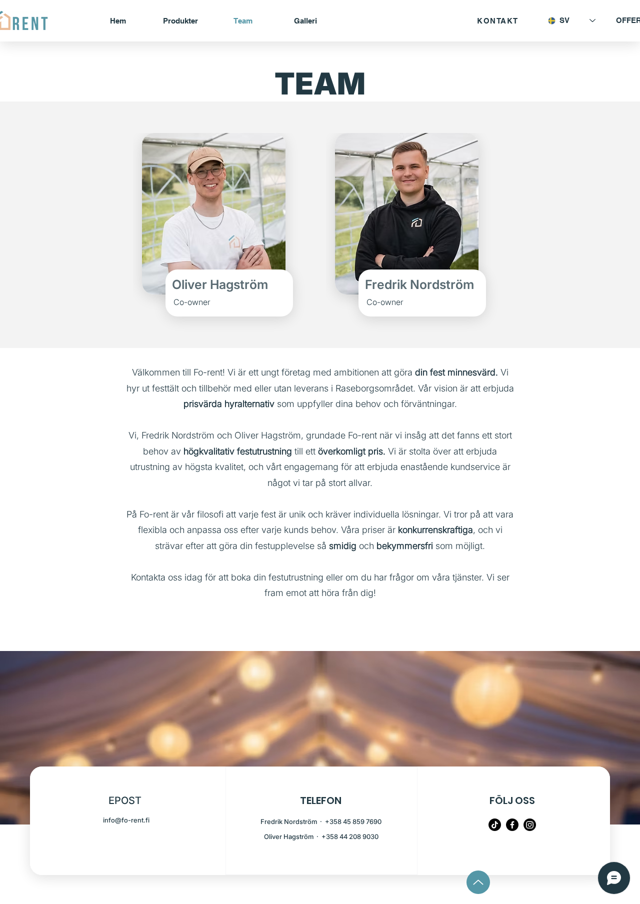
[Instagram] (530, 824)
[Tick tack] (494, 824)
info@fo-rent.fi (126, 820)
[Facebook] (512, 824)
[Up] (478, 882)
